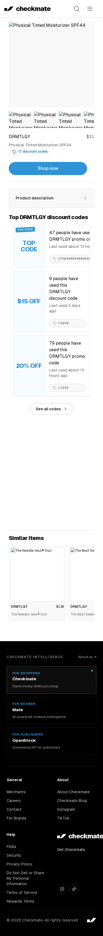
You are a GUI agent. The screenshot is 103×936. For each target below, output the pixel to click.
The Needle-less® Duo (29, 614)
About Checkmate (73, 792)
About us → (87, 657)
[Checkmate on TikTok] (74, 889)
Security (14, 855)
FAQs (11, 846)
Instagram (66, 809)
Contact (14, 809)
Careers (14, 800)
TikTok (63, 818)
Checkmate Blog (72, 800)
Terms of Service (22, 892)
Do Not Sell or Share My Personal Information (25, 878)
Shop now (48, 168)
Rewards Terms (20, 901)
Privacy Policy (19, 864)
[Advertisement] (51, 472)
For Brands (16, 818)
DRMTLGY (19, 607)
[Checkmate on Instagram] (62, 889)
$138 (60, 607)
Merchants (16, 792)
